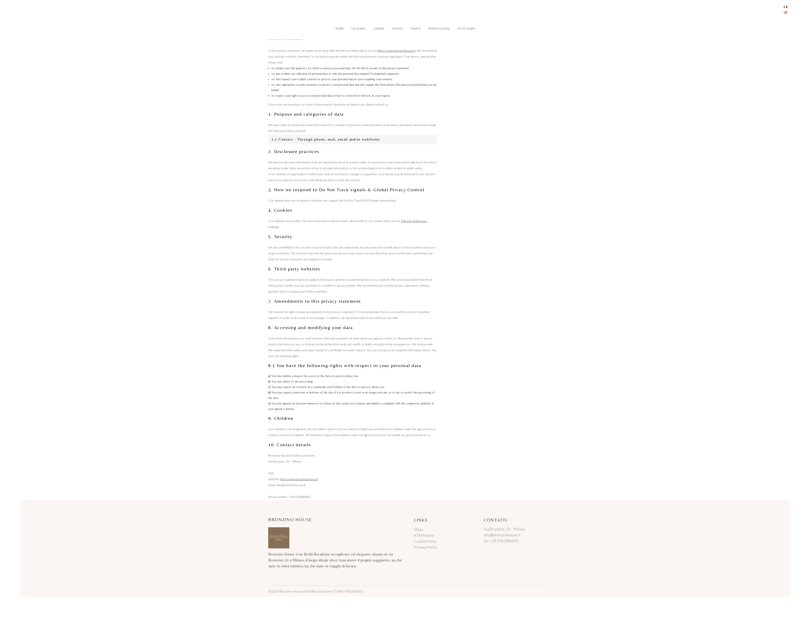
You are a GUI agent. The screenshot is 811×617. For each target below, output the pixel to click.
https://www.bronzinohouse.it (396, 50)
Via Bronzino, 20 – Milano (504, 529)
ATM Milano (424, 535)
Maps (418, 529)
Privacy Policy (425, 547)
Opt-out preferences (414, 221)
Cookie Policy (425, 541)
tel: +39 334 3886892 (501, 540)
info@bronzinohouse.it (502, 535)
